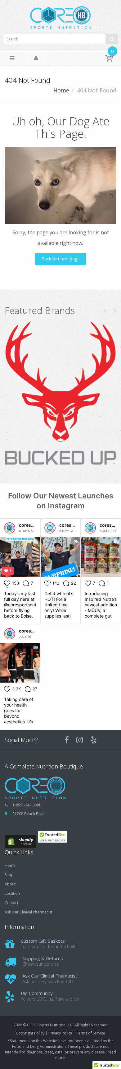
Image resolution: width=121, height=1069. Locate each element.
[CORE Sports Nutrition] (60, 16)
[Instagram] (79, 740)
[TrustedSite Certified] (52, 837)
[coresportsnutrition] (9, 528)
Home (61, 90)
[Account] (36, 58)
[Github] (93, 740)
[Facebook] (67, 740)
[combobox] (60, 39)
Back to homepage (60, 259)
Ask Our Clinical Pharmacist (28, 912)
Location (12, 893)
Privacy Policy (60, 1033)
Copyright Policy (30, 1033)
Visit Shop (60, 393)
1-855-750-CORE (26, 805)
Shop (9, 874)
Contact (11, 902)
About (10, 884)
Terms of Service (90, 1033)
